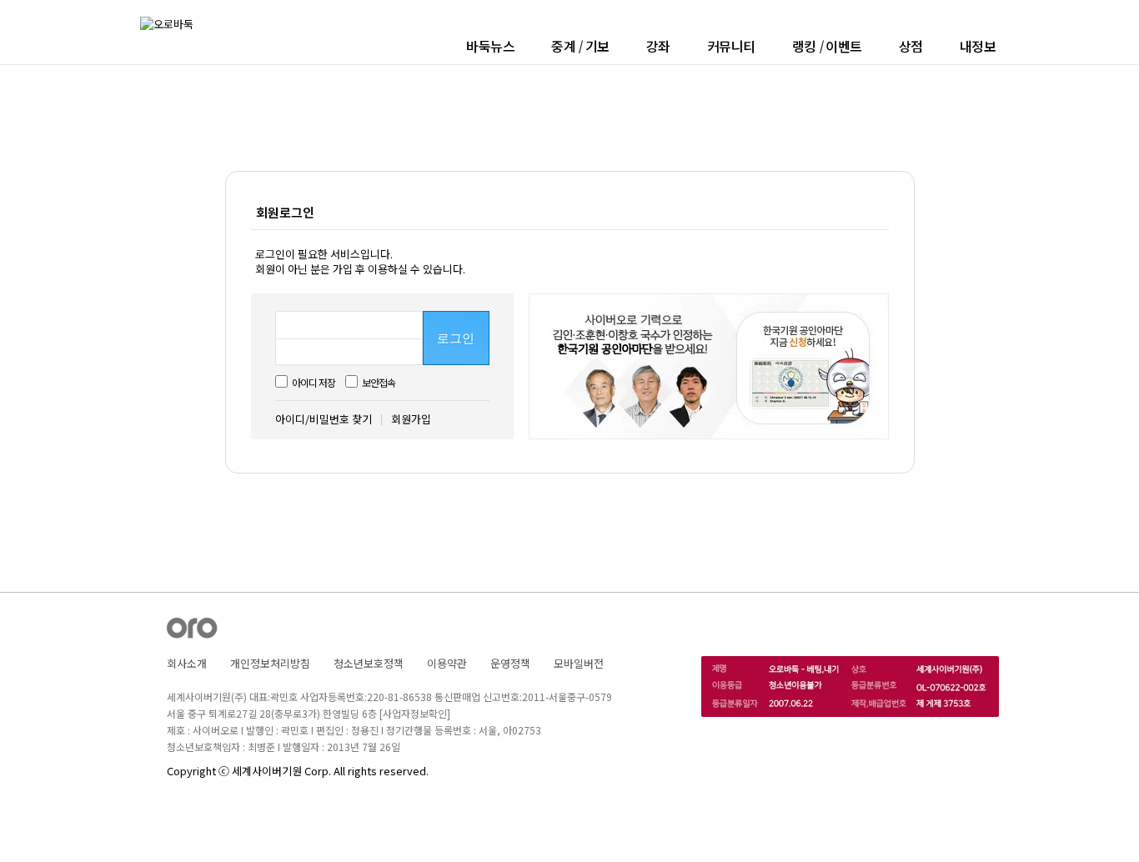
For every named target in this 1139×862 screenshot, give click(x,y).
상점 (911, 45)
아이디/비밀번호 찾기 (323, 419)
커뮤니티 (731, 45)
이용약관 (447, 663)
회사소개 (187, 663)
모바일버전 (579, 663)
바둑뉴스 (490, 45)
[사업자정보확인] (414, 713)
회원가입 (411, 419)
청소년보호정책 (369, 663)
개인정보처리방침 (270, 663)
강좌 (658, 45)
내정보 (978, 45)
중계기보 (580, 45)
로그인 (455, 338)
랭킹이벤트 (827, 45)
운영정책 (510, 663)
